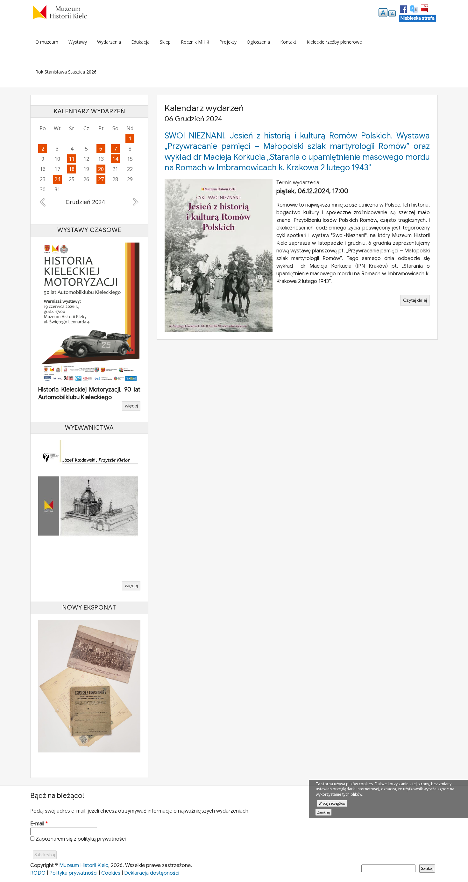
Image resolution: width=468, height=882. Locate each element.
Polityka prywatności (73, 871)
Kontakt (288, 42)
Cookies (110, 871)
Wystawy (77, 42)
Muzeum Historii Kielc (83, 864)
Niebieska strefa (418, 18)
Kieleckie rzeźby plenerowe (334, 42)
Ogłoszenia (258, 42)
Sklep (165, 42)
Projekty (228, 42)
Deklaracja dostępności (151, 871)
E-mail (39, 822)
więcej (131, 404)
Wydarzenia (109, 42)
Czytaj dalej (416, 301)
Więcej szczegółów (332, 803)
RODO (38, 871)
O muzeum (46, 42)
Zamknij (323, 812)
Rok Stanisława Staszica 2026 (65, 72)
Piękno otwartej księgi (67, 395)
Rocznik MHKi (195, 42)
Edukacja (140, 42)
